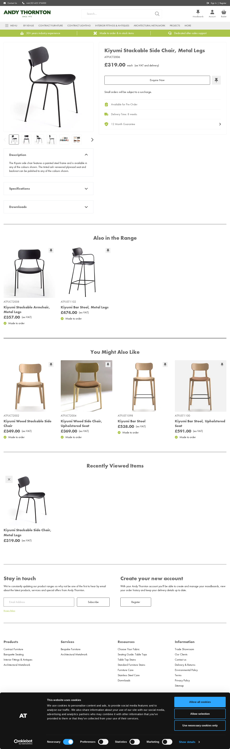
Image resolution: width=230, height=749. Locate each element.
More (188, 25)
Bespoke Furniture (70, 649)
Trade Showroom (184, 649)
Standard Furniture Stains (131, 664)
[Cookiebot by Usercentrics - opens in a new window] (23, 742)
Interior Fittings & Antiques (112, 25)
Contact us (180, 659)
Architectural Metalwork (149, 25)
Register (223, 3)
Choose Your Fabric (129, 649)
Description (17, 155)
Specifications (19, 189)
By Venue (28, 25)
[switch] (103, 742)
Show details (187, 741)
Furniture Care (126, 670)
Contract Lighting (79, 25)
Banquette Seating (14, 654)
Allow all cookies (200, 701)
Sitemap (179, 685)
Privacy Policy (9, 610)
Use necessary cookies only (200, 725)
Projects (175, 25)
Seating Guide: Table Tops (132, 654)
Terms (178, 675)
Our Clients (181, 654)
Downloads (18, 207)
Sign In (214, 3)
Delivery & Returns (185, 664)
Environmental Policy (186, 670)
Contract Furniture (50, 25)
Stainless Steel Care (129, 675)
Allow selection (200, 713)
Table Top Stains (127, 659)
